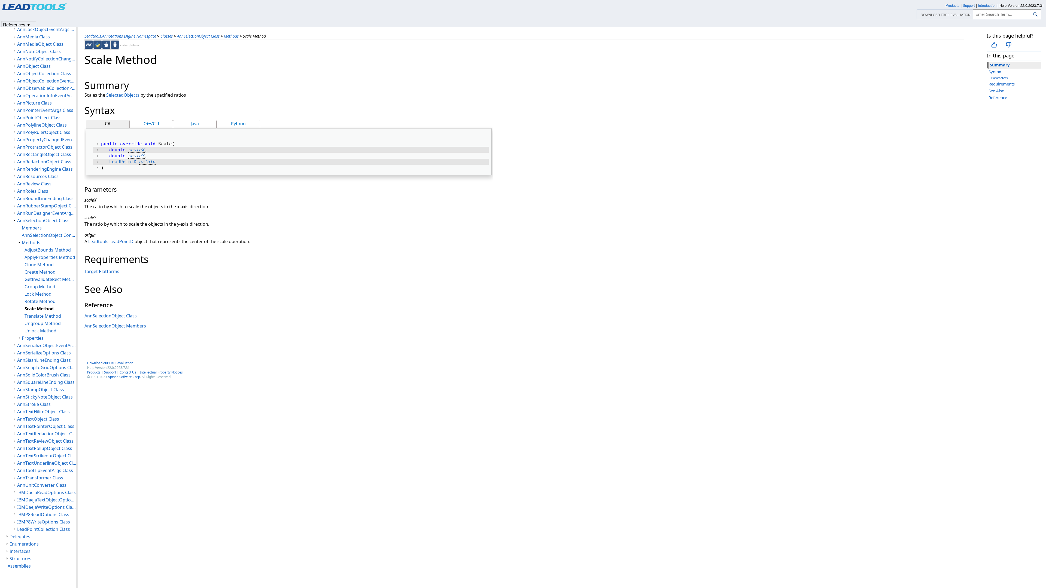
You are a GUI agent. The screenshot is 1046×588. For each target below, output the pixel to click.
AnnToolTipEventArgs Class (45, 470)
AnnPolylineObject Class (42, 125)
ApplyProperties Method (50, 257)
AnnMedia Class (33, 37)
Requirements (1002, 84)
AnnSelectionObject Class (198, 36)
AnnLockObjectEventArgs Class (46, 29)
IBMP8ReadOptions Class (43, 514)
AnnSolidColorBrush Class (44, 375)
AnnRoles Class (32, 191)
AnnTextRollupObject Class (44, 448)
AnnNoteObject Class (39, 51)
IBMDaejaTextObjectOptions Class (46, 500)
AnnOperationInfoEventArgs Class (46, 96)
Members (32, 228)
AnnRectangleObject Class (44, 154)
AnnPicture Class (34, 103)
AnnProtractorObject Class (44, 147)
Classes (166, 36)
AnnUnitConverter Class (41, 485)
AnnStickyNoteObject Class (45, 397)
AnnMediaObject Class (40, 44)
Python (238, 124)
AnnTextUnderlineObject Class (46, 463)
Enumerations (24, 544)
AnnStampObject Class (40, 390)
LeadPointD (122, 161)
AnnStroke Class (34, 404)
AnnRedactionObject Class (44, 162)
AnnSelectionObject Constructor (49, 235)
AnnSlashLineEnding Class (44, 360)
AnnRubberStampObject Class (46, 206)
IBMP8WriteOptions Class (43, 522)
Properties (33, 338)
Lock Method (38, 294)
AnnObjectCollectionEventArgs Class (46, 81)
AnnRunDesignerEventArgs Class (46, 213)
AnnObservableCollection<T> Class (46, 88)
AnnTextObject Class (38, 419)
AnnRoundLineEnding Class (45, 198)
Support (110, 372)
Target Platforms (101, 271)
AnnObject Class (34, 66)
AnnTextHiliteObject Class (43, 412)
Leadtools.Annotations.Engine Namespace (120, 36)
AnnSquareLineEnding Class (46, 382)
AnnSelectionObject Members (115, 326)
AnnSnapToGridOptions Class (46, 367)
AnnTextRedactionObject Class (46, 434)
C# (107, 124)
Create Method (40, 272)
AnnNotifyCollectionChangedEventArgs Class (46, 59)
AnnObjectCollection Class (44, 73)
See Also (996, 90)
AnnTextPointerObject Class (45, 426)
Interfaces (20, 551)
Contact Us (128, 372)
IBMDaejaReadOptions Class (46, 492)
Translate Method (43, 316)
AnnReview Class (34, 184)
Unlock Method (40, 331)
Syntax (995, 71)
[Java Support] (106, 45)
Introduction (987, 5)
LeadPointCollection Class (43, 529)
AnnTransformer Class (40, 478)
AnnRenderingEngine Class (45, 169)
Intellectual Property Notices (161, 372)
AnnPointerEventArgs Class (45, 110)
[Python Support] (97, 45)
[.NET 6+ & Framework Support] (89, 45)
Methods (231, 36)
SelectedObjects (122, 95)
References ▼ (17, 24)
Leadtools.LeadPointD (110, 241)
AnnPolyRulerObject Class (43, 132)
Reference (998, 97)
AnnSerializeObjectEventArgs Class (46, 345)
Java (195, 124)
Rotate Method (40, 301)
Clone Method (39, 265)
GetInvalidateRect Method (50, 279)
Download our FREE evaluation (110, 363)
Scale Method (39, 309)
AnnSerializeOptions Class (44, 353)
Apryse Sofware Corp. (124, 377)
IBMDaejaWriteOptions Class (46, 507)
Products (94, 372)
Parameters (999, 78)
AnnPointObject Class (39, 118)
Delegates (20, 537)
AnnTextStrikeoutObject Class (46, 456)
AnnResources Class (38, 176)
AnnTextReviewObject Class (45, 441)
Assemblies (19, 566)
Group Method (40, 287)
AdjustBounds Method (48, 250)
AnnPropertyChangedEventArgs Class (46, 140)
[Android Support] (115, 45)
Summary (1000, 65)
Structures (20, 559)
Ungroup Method (43, 323)
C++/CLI (151, 124)
